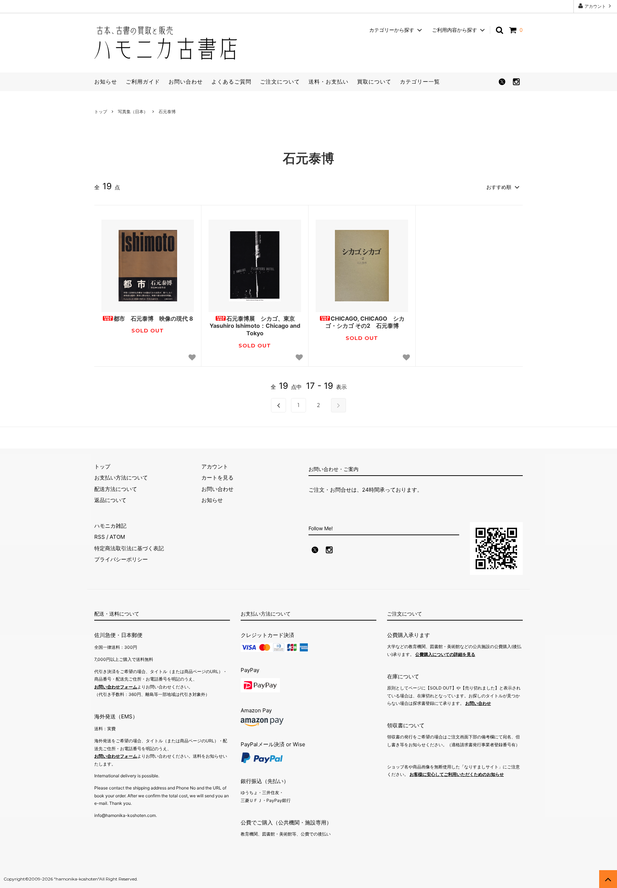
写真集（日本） (133, 111)
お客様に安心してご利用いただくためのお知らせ (457, 774)
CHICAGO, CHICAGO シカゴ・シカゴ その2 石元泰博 (365, 322)
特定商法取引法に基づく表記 (129, 548)
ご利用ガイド (143, 81)
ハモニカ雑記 (110, 525)
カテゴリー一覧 (420, 81)
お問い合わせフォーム (115, 686)
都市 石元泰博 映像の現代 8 (153, 318)
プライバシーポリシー (121, 559)
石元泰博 (167, 111)
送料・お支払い (328, 81)
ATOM (117, 536)
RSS (99, 536)
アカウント (595, 6)
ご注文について (280, 81)
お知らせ (105, 81)
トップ (100, 111)
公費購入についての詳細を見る (445, 654)
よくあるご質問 (231, 81)
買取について (374, 81)
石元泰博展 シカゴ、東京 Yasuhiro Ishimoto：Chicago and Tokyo (255, 326)
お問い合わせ (186, 81)
